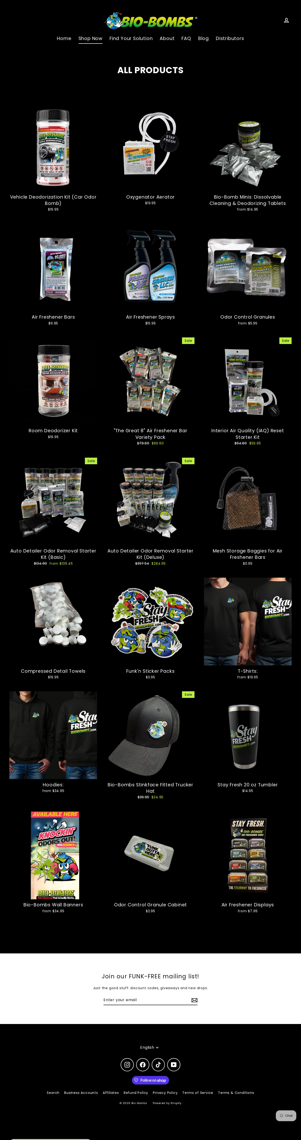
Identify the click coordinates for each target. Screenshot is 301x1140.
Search (53, 1092)
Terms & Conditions (236, 1092)
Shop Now (91, 38)
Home (64, 38)
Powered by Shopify (167, 1103)
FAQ (186, 38)
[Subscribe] (194, 1000)
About (167, 38)
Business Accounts (81, 1092)
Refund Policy (136, 1092)
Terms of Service (197, 1092)
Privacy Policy (165, 1092)
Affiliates (111, 1092)
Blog (203, 38)
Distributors (230, 38)
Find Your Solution (131, 38)
